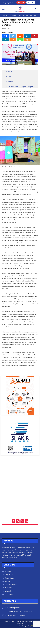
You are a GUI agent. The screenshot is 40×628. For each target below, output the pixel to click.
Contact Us (9, 594)
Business (8, 587)
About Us (8, 571)
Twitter (8, 76)
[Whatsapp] (20, 39)
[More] (27, 39)
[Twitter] (13, 36)
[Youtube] (26, 521)
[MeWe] (5, 39)
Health (7, 581)
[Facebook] (5, 36)
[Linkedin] (27, 36)
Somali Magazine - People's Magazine (20, 87)
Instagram (9, 82)
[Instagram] (18, 521)
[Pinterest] (34, 36)
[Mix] (13, 39)
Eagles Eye (9, 575)
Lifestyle (8, 591)
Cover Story (9, 578)
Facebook (8, 71)
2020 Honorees (11, 584)
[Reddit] (20, 36)
